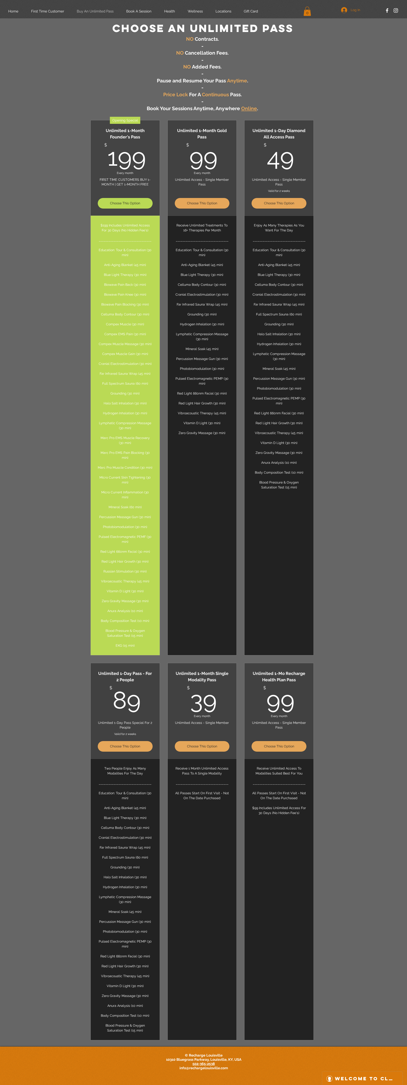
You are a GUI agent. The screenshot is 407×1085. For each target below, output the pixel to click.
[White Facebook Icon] (387, 10)
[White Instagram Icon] (396, 10)
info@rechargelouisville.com (203, 1068)
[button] (307, 11)
